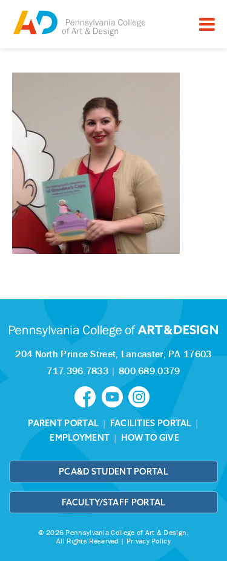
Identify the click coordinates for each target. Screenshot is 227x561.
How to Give (150, 437)
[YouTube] (115, 396)
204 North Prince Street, (113, 354)
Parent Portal (63, 423)
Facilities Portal (151, 423)
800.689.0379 (149, 371)
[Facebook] (87, 396)
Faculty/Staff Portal (114, 502)
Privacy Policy (149, 540)
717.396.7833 (77, 371)
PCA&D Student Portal (113, 471)
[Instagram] (140, 396)
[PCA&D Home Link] (78, 22)
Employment (80, 437)
